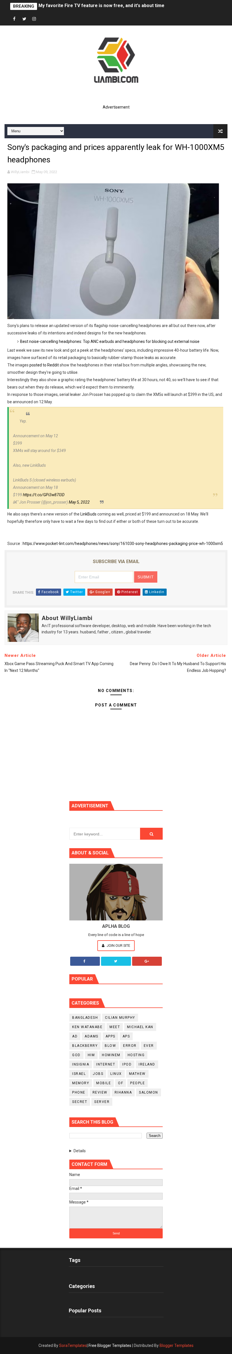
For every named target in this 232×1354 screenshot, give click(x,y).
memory (80, 1083)
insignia (80, 1064)
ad (75, 1036)
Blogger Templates (177, 1345)
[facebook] (14, 19)
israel (79, 1074)
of (120, 1083)
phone (78, 1092)
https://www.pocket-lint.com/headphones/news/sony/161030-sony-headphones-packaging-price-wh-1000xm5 (123, 543)
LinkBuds (88, 514)
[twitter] (24, 19)
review (100, 1092)
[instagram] (34, 19)
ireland (147, 1064)
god (76, 1055)
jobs (98, 1074)
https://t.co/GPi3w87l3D (44, 495)
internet (105, 1064)
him (91, 1055)
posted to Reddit (44, 365)
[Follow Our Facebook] (85, 961)
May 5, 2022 (79, 502)
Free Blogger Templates (110, 1345)
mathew (137, 1074)
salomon (148, 1092)
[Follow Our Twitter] (116, 961)
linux (116, 1074)
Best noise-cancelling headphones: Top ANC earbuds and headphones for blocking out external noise (109, 341)
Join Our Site (118, 945)
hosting (136, 1055)
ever (149, 1046)
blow (110, 1046)
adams (91, 1036)
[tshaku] (44, 19)
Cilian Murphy (120, 1018)
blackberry (85, 1046)
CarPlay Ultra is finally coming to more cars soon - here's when (105, 6)
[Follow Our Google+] (147, 961)
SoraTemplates (73, 1345)
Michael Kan (140, 1027)
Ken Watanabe (87, 1027)
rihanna (123, 1092)
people (137, 1083)
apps (110, 1036)
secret (79, 1102)
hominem (111, 1055)
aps (126, 1036)
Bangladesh (85, 1018)
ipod (127, 1064)
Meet (114, 1027)
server (101, 1102)
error (130, 1046)
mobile (103, 1083)
